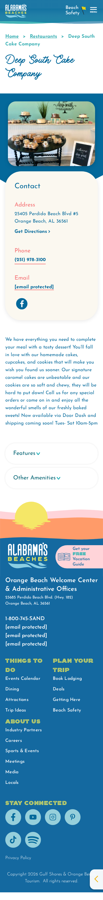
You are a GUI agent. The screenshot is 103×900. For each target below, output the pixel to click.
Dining (12, 689)
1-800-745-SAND (25, 618)
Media (11, 772)
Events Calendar (22, 678)
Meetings (15, 761)
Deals (58, 689)
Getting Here (66, 700)
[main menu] (93, 10)
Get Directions (31, 231)
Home (12, 36)
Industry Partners (23, 730)
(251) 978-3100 (30, 260)
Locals (12, 782)
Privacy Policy (18, 858)
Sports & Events (22, 751)
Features (24, 453)
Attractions (17, 700)
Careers (13, 740)
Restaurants (43, 36)
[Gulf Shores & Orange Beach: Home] (16, 12)
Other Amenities (34, 478)
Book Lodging (67, 678)
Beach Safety (67, 710)
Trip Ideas (15, 710)
